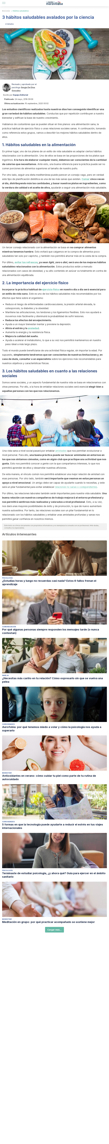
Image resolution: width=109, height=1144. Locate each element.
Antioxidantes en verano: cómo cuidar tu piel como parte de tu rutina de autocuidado (49, 777)
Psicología (7, 578)
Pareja (5, 675)
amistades (60, 450)
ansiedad (33, 328)
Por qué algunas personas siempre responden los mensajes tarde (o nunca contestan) (50, 631)
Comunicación (9, 627)
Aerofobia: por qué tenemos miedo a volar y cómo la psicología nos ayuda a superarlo (51, 728)
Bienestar (6, 11)
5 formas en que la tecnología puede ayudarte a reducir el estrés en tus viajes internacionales (52, 826)
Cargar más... (54, 929)
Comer (86, 179)
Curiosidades (8, 724)
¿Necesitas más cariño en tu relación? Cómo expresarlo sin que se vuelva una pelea (52, 680)
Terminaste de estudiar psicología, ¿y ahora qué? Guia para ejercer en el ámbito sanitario (54, 875)
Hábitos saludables (21, 11)
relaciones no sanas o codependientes (76, 487)
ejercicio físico (51, 289)
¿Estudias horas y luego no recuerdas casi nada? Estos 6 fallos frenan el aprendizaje (49, 582)
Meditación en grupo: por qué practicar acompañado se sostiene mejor (48, 922)
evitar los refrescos (26, 262)
